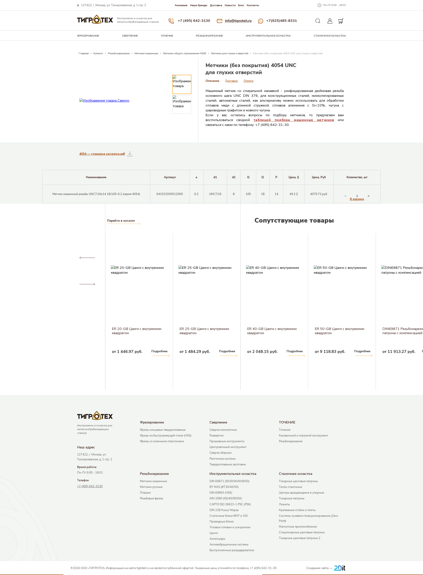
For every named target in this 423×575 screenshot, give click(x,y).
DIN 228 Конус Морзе (224, 510)
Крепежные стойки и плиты (297, 510)
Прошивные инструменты (227, 441)
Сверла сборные (221, 453)
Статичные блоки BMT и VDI (229, 516)
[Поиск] (318, 21)
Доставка (216, 5)
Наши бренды (198, 5)
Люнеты (284, 504)
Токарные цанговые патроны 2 (299, 538)
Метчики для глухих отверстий (229, 53)
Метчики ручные (151, 487)
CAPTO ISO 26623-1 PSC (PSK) (230, 504)
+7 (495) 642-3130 (194, 20)
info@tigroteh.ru (238, 20)
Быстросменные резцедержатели (232, 550)
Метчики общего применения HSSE (184, 53)
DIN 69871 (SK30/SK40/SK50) (229, 481)
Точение (284, 430)
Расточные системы (223, 459)
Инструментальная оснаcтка (268, 35)
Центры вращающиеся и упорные (301, 493)
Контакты (253, 5)
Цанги (214, 533)
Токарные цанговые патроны (298, 481)
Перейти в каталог (121, 221)
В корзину (357, 199)
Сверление (130, 35)
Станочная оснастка (330, 35)
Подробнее (24, 351)
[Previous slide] (87, 258)
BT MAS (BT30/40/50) (224, 487)
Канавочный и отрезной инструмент (303, 436)
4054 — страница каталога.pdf (102, 154)
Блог (241, 5)
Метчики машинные (146, 53)
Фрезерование (88, 35)
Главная (84, 53)
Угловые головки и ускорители (230, 527)
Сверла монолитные (223, 430)
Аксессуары (217, 539)
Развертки (217, 436)
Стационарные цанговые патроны (302, 532)
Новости (230, 5)
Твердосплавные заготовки (228, 464)
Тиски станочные (290, 487)
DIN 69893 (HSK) (221, 493)
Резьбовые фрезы (151, 498)
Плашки (145, 493)
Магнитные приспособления (298, 527)
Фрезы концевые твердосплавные (163, 430)
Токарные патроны (291, 498)
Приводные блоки (222, 522)
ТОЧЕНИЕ (167, 35)
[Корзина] (341, 21)
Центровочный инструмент (228, 447)
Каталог (98, 53)
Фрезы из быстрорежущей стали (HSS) (165, 436)
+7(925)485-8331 (281, 20)
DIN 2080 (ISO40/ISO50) (226, 498)
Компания (181, 5)
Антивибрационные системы (229, 545)
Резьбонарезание (209, 35)
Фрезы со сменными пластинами (162, 441)
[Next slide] (87, 284)
